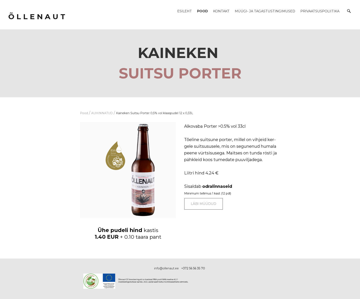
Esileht (184, 11)
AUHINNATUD (102, 113)
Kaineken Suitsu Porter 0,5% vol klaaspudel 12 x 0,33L (154, 113)
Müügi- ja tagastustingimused (265, 11)
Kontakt (221, 11)
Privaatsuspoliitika (319, 11)
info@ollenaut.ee (166, 268)
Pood (202, 11)
